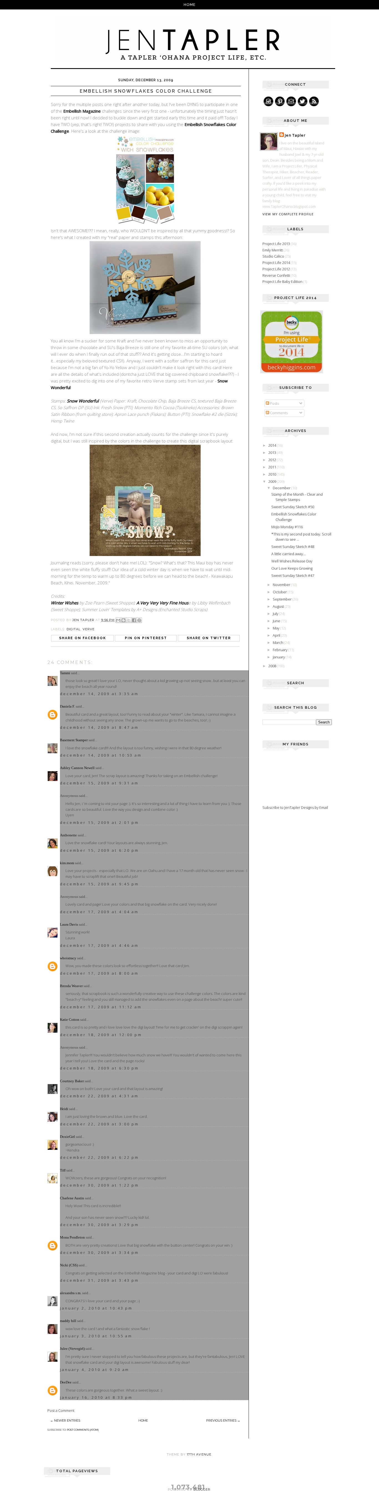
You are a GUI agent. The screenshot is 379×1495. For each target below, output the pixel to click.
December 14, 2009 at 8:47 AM (99, 727)
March (278, 642)
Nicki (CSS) (69, 1265)
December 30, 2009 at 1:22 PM (99, 1185)
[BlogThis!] (123, 620)
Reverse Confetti (276, 275)
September (282, 599)
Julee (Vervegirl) (72, 1348)
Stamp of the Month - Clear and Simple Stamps (297, 497)
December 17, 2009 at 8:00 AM (99, 973)
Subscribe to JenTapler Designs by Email (295, 807)
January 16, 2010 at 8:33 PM (96, 1397)
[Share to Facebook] (134, 620)
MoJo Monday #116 (287, 526)
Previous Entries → (223, 1420)
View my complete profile (288, 214)
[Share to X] (129, 620)
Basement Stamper (74, 740)
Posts (274, 403)
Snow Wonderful (83, 401)
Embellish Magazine (82, 111)
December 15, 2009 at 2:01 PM (99, 822)
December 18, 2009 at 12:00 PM (101, 1034)
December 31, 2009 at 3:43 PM (99, 1280)
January (279, 656)
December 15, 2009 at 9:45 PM (99, 883)
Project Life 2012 (276, 268)
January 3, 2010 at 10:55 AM (96, 1335)
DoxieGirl (67, 1137)
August (279, 606)
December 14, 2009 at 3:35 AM (99, 693)
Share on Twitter (209, 638)
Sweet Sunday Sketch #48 (292, 546)
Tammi (65, 673)
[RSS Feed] (314, 101)
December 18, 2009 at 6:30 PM (99, 1068)
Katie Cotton (69, 1019)
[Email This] (118, 620)
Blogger (202, 1489)
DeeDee (66, 1382)
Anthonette (68, 835)
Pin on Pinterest (146, 638)
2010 (272, 474)
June (277, 620)
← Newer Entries (65, 1420)
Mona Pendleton (72, 1237)
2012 (272, 459)
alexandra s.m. (70, 1293)
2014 (272, 445)
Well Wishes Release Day (291, 561)
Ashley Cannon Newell (77, 768)
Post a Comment (60, 1410)
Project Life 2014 (276, 262)
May (276, 628)
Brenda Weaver (71, 986)
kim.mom (67, 863)
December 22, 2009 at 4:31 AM (99, 1095)
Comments (278, 412)
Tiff (62, 1170)
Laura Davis (69, 924)
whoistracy (68, 958)
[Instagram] (268, 101)
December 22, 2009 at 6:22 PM (99, 1157)
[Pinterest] (280, 101)
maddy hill (68, 1321)
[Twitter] (302, 101)
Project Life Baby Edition (282, 281)
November (282, 584)
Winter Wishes (64, 603)
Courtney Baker (72, 1081)
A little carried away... (288, 553)
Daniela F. (67, 706)
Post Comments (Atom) (83, 1429)
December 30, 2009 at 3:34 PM (99, 1252)
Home (190, 5)
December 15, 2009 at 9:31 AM (99, 782)
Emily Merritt (272, 250)
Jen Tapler (295, 135)
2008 (272, 665)
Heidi (64, 1109)
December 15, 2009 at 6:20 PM (99, 850)
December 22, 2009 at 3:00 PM (99, 1123)
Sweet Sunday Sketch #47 (292, 575)
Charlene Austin (72, 1198)
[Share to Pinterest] (139, 620)
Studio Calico (273, 256)
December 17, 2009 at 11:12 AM (101, 1006)
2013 (272, 452)
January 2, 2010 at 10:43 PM (96, 1308)
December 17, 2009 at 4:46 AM (99, 945)
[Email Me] (291, 101)
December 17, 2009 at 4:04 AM (99, 911)
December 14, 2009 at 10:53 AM (101, 755)
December (282, 487)
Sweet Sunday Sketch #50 (292, 506)
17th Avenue (199, 1454)
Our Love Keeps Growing (291, 568)
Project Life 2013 (276, 243)
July (276, 613)
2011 (272, 466)
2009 (272, 481)
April (277, 635)
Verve (89, 629)
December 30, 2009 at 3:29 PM (99, 1224)
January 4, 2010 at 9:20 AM (94, 1369)
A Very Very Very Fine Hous (162, 603)
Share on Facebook (82, 638)
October (280, 591)
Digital (74, 629)
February (280, 649)
